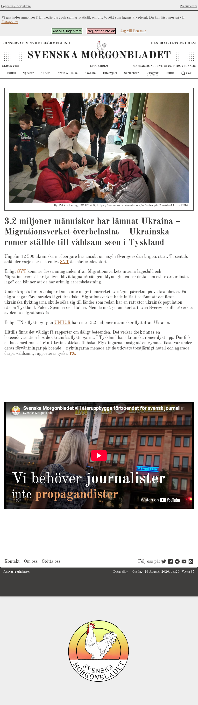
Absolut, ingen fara (67, 31)
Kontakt (12, 561)
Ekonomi (90, 73)
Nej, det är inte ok (101, 31)
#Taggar (152, 73)
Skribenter (131, 73)
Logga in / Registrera (16, 6)
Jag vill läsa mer (133, 31)
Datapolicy (9, 22)
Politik (11, 73)
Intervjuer (110, 73)
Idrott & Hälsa (67, 73)
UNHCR (62, 323)
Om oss (31, 561)
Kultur (45, 73)
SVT (64, 262)
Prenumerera (188, 6)
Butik (170, 73)
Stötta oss (51, 561)
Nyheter (28, 73)
